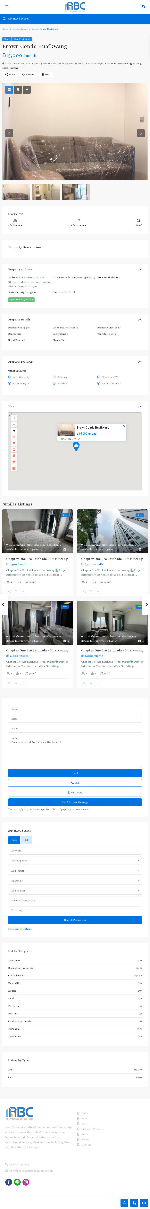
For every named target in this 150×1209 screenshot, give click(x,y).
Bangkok (31, 292)
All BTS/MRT (18, 890)
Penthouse (14, 1006)
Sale (10, 1077)
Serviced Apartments (19, 1021)
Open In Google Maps (21, 299)
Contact (86, 1144)
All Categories (19, 860)
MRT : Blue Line (36, 544)
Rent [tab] (14, 840)
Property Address (20, 269)
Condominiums (20, 29)
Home (5, 29)
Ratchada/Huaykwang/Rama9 (123, 63)
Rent (7, 39)
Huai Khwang (10, 67)
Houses (12, 990)
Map (11, 406)
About (85, 1139)
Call (77, 782)
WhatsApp (76, 792)
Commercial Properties (20, 968)
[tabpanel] (75, 889)
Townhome (14, 1028)
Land (11, 998)
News (84, 1134)
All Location (17, 870)
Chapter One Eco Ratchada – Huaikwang (37, 559)
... (61, 574)
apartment (14, 960)
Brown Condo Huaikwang (93, 427)
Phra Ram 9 (54, 544)
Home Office (15, 983)
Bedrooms (17, 880)
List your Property (92, 1129)
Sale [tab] (26, 840)
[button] (83, 453)
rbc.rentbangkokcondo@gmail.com (32, 1170)
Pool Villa (13, 1013)
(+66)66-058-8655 (19, 1164)
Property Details (19, 319)
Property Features (20, 362)
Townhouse (14, 1036)
